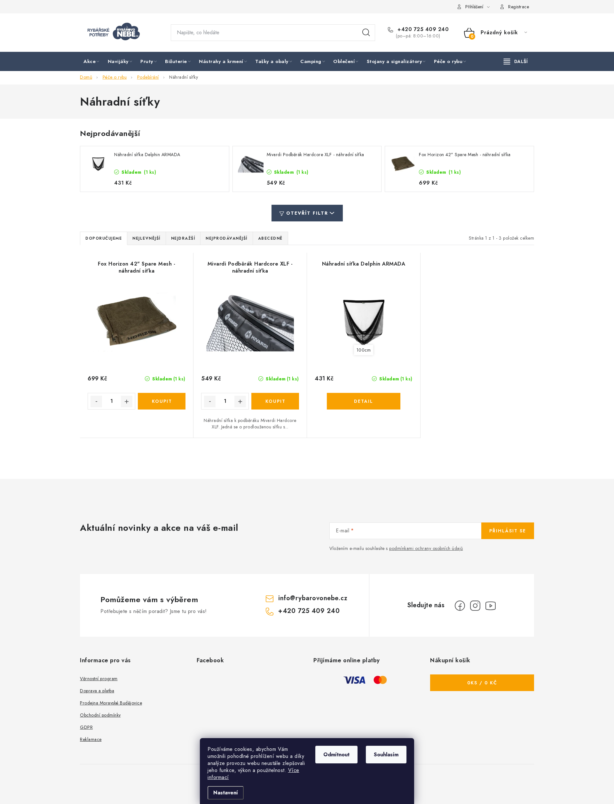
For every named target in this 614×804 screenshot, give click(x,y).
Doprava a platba (97, 691)
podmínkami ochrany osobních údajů (426, 548)
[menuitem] (92, 62)
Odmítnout (336, 754)
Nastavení (225, 792)
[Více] (515, 61)
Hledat (366, 32)
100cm (364, 350)
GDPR (86, 727)
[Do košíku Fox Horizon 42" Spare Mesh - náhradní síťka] (161, 401)
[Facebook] (460, 606)
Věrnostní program (99, 678)
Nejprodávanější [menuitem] (227, 238)
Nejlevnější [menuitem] (146, 238)
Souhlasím (386, 754)
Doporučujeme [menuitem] (103, 238)
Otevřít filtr (307, 213)
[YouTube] (490, 606)
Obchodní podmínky (100, 715)
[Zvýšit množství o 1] (126, 401)
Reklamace (91, 739)
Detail (363, 401)
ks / (482, 683)
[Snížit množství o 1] (96, 401)
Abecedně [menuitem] (270, 238)
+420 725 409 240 (422, 29)
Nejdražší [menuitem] (183, 238)
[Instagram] (475, 606)
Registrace (518, 7)
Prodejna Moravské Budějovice (111, 703)
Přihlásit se (507, 531)
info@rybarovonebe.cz (312, 598)
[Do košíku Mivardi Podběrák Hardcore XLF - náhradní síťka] (275, 401)
